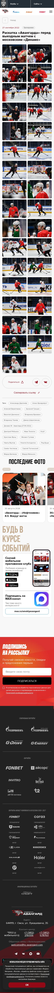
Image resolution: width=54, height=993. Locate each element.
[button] (16, 382)
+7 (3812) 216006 (29, 934)
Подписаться (27, 681)
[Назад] (5, 20)
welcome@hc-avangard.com (27, 945)
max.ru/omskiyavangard (27, 611)
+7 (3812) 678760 (44, 934)
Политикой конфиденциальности (19, 693)
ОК (27, 985)
